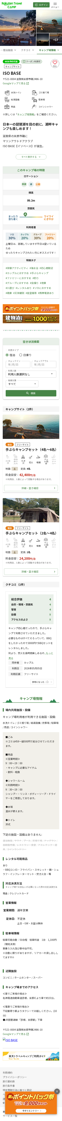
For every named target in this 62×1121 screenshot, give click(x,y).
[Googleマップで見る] (10, 1040)
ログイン (43, 4)
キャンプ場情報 (25, 114)
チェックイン (14, 360)
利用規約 (7, 1072)
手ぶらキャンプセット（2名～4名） (32, 533)
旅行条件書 (9, 1085)
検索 (33, 393)
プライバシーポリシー (15, 1077)
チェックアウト (41, 360)
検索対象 (12, 380)
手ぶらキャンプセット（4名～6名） (32, 449)
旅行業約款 (9, 1081)
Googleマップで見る (14, 83)
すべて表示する (29, 156)
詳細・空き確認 (30, 488)
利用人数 (12, 370)
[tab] (28, 50)
